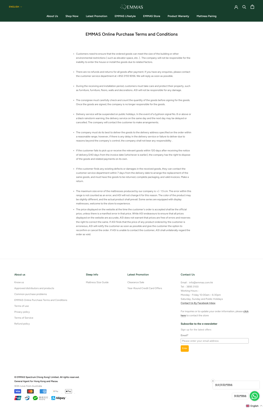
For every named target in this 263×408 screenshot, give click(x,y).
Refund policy (22, 323)
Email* (184, 335)
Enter (184, 348)
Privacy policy (22, 311)
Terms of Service (23, 317)
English (14, 6)
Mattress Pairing (206, 16)
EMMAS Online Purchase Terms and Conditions (40, 300)
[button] (254, 406)
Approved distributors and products (34, 288)
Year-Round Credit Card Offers (144, 288)
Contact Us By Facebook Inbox (198, 303)
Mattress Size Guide (97, 282)
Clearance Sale (135, 282)
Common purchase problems (30, 294)
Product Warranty (178, 16)
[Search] (244, 7)
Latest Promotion (96, 16)
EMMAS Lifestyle (125, 16)
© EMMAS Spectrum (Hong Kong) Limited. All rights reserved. (46, 377)
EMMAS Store (151, 16)
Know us (19, 282)
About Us (52, 16)
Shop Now (71, 16)
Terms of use (21, 306)
